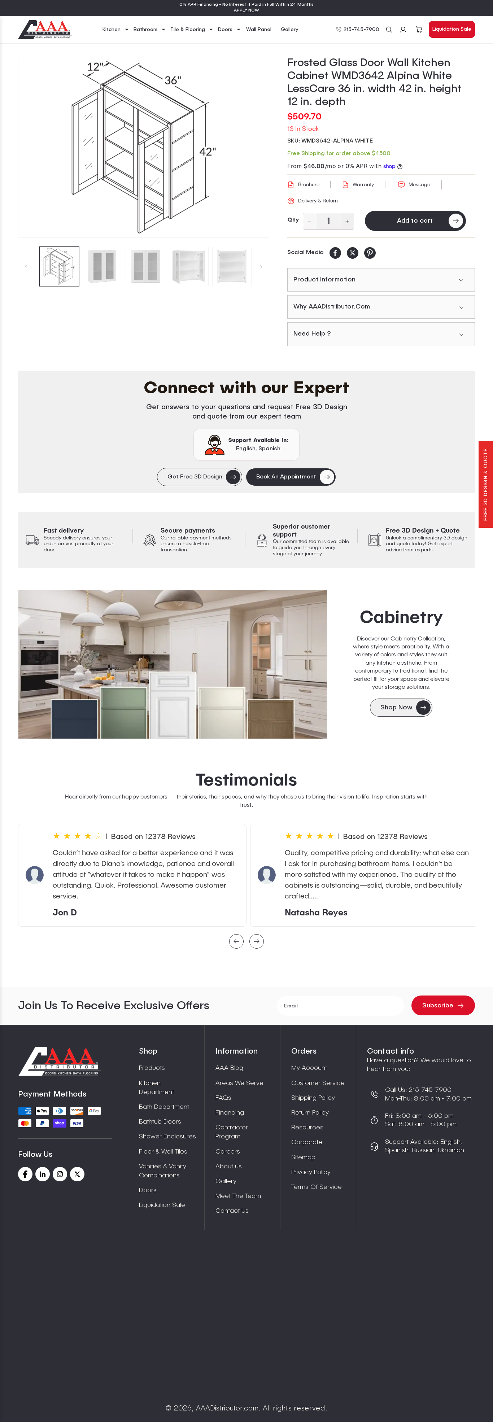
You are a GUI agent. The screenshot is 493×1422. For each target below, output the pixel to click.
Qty (293, 220)
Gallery (225, 1181)
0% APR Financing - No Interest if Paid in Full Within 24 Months (246, 5)
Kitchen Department (156, 1087)
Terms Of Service (316, 1187)
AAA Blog (229, 1068)
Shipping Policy (313, 1098)
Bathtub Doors (160, 1122)
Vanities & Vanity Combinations (162, 1171)
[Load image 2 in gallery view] (102, 266)
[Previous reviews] (236, 942)
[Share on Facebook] (335, 253)
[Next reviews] (256, 942)
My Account (309, 1068)
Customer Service (318, 1083)
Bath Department (164, 1107)
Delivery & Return (318, 201)
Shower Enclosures (167, 1136)
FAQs (223, 1098)
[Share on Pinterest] (370, 253)
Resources (307, 1127)
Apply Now (246, 10)
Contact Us (232, 1211)
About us (228, 1166)
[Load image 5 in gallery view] (232, 266)
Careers (227, 1151)
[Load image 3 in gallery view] (145, 266)
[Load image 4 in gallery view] (189, 266)
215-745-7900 (361, 29)
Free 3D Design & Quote (485, 484)
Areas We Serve (239, 1083)
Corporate (306, 1142)
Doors (148, 1190)
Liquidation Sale (451, 29)
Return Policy (310, 1113)
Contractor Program (231, 1132)
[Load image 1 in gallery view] (59, 266)
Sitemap (303, 1157)
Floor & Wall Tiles (163, 1151)
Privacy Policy (311, 1172)
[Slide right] (261, 267)
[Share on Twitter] (352, 253)
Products (152, 1068)
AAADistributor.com (227, 1408)
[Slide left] (26, 267)
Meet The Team (238, 1196)
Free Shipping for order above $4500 (339, 154)
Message (419, 184)
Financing (229, 1113)
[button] (115, 29)
